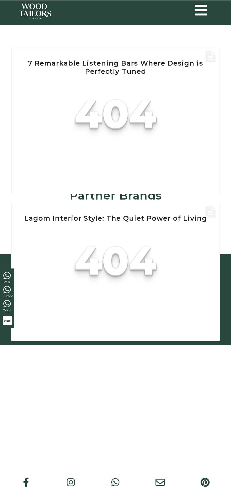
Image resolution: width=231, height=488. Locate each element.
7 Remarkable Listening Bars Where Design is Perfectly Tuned (115, 67)
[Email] (160, 482)
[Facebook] (26, 482)
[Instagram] (71, 482)
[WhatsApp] (115, 482)
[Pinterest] (205, 482)
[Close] (226, 195)
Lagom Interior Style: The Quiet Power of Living (115, 218)
